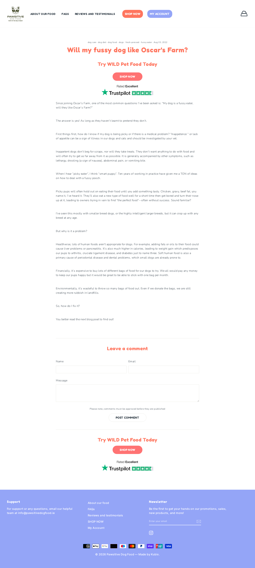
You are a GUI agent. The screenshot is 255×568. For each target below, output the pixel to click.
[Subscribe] (199, 521)
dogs (121, 42)
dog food (112, 42)
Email (132, 361)
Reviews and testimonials (95, 14)
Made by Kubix (148, 554)
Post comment (127, 417)
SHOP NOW (132, 14)
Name (59, 361)
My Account (160, 14)
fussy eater (146, 42)
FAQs (65, 14)
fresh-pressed (132, 42)
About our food (43, 14)
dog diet (102, 42)
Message (61, 380)
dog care (92, 42)
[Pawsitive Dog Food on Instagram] (151, 532)
